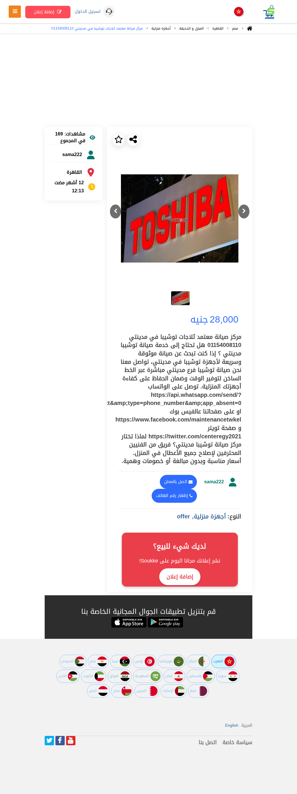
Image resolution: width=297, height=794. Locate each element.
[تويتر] (49, 740)
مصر (235, 28)
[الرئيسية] (249, 30)
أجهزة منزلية (161, 28)
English (231, 725)
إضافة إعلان (45, 12)
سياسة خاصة (237, 742)
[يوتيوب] (70, 740)
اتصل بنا (208, 742)
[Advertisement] (148, 80)
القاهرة (217, 28)
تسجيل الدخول (87, 12)
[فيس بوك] (60, 740)
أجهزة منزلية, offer (201, 516)
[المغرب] (238, 12)
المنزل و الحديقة (191, 28)
